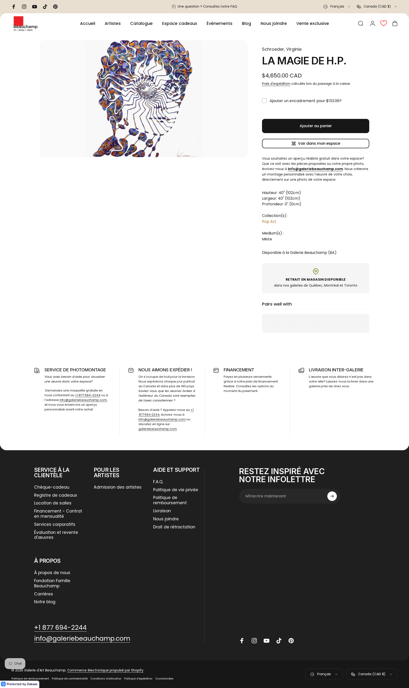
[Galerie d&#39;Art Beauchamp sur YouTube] (266, 640)
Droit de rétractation (174, 527)
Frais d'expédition (276, 83)
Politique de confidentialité (70, 678)
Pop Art (269, 221)
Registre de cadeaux (55, 495)
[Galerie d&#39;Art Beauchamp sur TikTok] (279, 640)
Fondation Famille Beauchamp (52, 583)
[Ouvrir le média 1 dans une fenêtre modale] (144, 98)
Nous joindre (166, 519)
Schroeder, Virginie (282, 49)
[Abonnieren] (332, 496)
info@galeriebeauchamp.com (83, 400)
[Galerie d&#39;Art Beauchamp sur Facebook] (242, 640)
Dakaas (32, 684)
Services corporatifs (54, 524)
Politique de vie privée (175, 490)
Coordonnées (164, 678)
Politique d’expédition (138, 678)
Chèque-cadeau (51, 487)
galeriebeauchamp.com (157, 429)
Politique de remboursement (170, 500)
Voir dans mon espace (319, 143)
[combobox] (337, 6)
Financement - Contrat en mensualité (58, 514)
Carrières (43, 594)
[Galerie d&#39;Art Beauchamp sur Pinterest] (291, 640)
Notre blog (44, 602)
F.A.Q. (158, 482)
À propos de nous (52, 573)
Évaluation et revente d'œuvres (56, 535)
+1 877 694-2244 (87, 395)
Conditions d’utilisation (105, 678)
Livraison (162, 511)
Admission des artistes (118, 487)
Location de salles (52, 503)
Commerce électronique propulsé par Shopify (105, 670)
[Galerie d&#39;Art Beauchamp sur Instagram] (254, 640)
